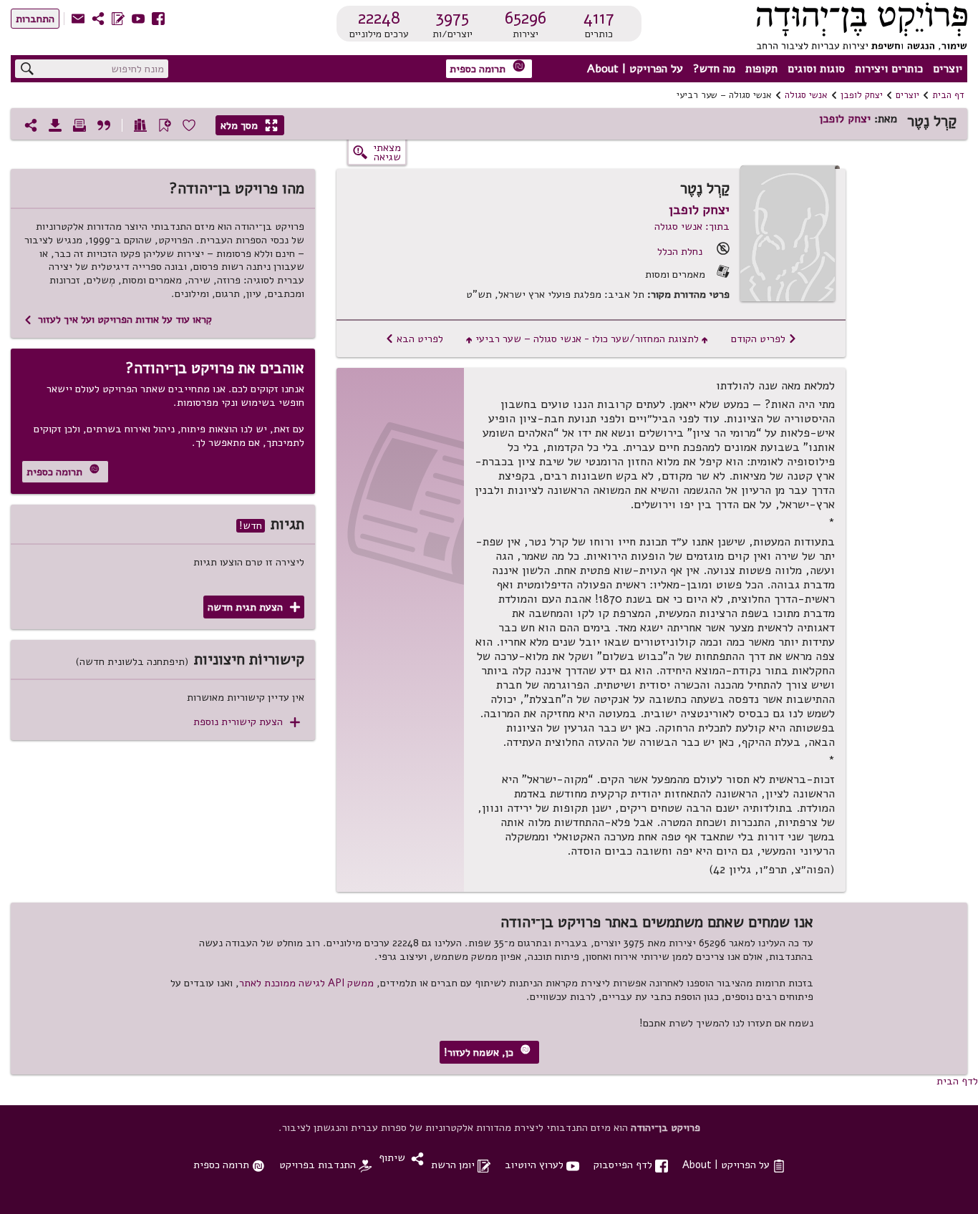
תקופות (761, 69)
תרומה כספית (488, 67)
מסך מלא (249, 125)
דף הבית (948, 95)
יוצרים (947, 69)
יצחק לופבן (862, 95)
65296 (525, 17)
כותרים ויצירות (889, 69)
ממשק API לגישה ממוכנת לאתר (306, 983)
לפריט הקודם (764, 338)
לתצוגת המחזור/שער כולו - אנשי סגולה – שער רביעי (587, 338)
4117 (599, 17)
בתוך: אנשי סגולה (692, 226)
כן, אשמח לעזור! (487, 1051)
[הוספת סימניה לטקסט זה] (164, 125)
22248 (379, 17)
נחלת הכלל (679, 251)
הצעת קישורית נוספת (246, 722)
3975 (452, 17)
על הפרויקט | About (635, 69)
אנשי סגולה (806, 95)
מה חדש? (714, 69)
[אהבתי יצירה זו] (189, 125)
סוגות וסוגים (816, 69)
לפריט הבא (414, 338)
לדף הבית (957, 1081)
